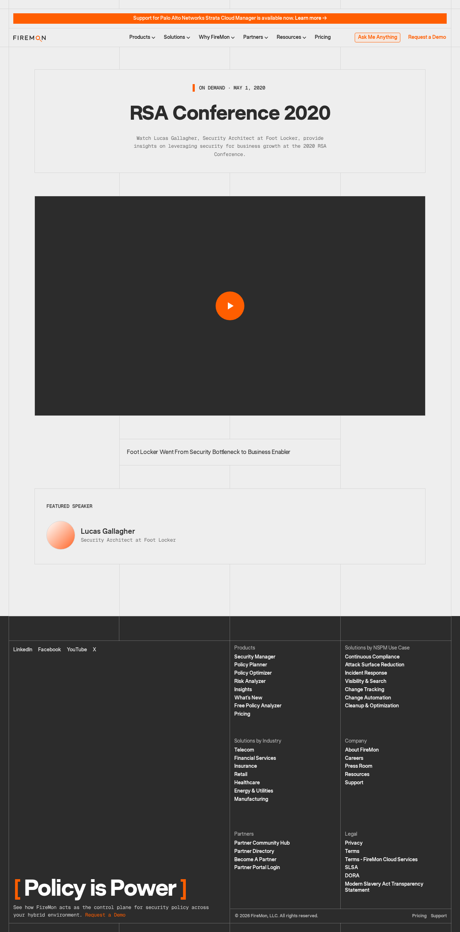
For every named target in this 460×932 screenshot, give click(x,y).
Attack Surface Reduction (374, 665)
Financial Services (255, 758)
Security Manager (254, 657)
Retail (240, 774)
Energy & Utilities (253, 791)
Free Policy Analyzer (257, 706)
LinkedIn (22, 650)
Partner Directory (254, 851)
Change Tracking (364, 690)
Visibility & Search (365, 681)
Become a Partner (255, 860)
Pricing (323, 37)
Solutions (174, 37)
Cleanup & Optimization (372, 706)
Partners (253, 37)
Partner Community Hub (262, 843)
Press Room (358, 766)
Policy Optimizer (253, 673)
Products (139, 37)
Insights (243, 690)
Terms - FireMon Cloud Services (381, 860)
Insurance (245, 766)
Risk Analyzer (250, 681)
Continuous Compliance (372, 657)
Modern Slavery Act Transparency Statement (384, 887)
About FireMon (362, 750)
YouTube (77, 650)
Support (354, 783)
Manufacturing (251, 799)
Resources (289, 37)
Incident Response (366, 673)
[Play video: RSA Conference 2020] (230, 306)
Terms (352, 851)
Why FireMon (214, 37)
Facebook (49, 650)
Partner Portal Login (257, 867)
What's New (248, 698)
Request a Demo (427, 37)
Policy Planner (250, 665)
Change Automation (368, 698)
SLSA (351, 867)
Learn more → (311, 18)
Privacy (354, 843)
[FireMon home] (29, 37)
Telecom (244, 750)
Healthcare (247, 783)
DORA (352, 876)
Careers (354, 758)
